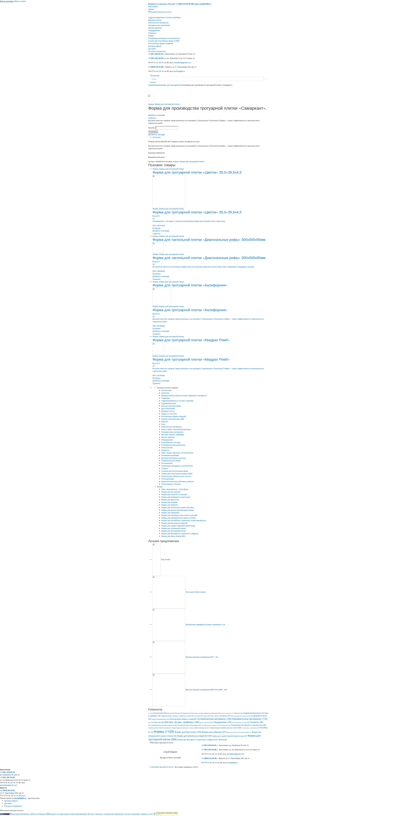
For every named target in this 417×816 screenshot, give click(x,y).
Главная (151, 85)
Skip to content (20, 1)
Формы (151, 35)
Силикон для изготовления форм (174, 471)
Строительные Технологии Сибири (167, 813)
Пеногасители (167, 447)
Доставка (152, 48)
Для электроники (168, 408)
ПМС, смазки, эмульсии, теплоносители (177, 453)
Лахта (151, 722)
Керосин (164, 421)
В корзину (153, 131)
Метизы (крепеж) (155, 28)
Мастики (159, 722)
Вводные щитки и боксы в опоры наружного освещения (183, 395)
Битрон (171, 713)
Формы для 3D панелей (170, 492)
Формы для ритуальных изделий (174, 523)
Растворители (166, 463)
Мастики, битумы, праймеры (172, 434)
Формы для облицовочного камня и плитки (178, 518)
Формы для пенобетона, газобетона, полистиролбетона (183, 520)
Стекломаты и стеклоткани (250, 728)
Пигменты (152, 33)
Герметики (165, 398)
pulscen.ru (158, 814)
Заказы (151, 9)
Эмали (222, 739)
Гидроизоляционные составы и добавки (164, 17)
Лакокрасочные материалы (159, 25)
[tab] (211, 137)
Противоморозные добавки (210, 725)
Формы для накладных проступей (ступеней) (179, 515)
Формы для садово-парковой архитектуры (178, 525)
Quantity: (151, 127)
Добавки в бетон (154, 20)
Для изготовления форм (171, 406)
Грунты (226, 715)
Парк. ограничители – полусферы (174, 489)
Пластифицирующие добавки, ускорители (162, 725)
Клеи (163, 424)
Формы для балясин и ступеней (174, 494)
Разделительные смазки (171, 460)
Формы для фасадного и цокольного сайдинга (179, 533)
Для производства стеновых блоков (242, 716)
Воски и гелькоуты (227, 713)
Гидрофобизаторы (168, 403)
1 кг (150, 713)
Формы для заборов (169, 502)
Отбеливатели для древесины (173, 445)
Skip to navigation (7, 1)
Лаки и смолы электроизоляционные (176, 429)
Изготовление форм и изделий (160, 43)
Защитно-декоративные (160, 719)
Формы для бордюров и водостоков (175, 497)
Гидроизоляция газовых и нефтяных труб (177, 716)
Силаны (164, 468)
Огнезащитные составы (170, 442)
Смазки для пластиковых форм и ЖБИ (163, 41)
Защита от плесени (169, 413)
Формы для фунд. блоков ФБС (173, 536)
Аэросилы (165, 393)
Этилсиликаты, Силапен (171, 484)
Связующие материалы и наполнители (164, 38)
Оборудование (154, 30)
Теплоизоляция (167, 479)
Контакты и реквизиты (157, 51)
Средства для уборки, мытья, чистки (175, 476)
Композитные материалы (158, 22)
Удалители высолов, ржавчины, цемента (177, 481)
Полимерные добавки (170, 455)
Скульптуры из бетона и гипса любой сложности (191, 728)
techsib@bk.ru (179, 71)
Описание (157, 137)
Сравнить (152, 118)
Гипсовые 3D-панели (202, 716)
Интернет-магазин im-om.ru (162, 767)
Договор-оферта (155, 46)
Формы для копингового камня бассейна (177, 507)
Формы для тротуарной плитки (173, 85)
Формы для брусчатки (170, 499)
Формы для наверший (170, 512)
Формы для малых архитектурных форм (177, 510)
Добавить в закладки (156, 115)
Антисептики (166, 390)
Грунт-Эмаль (216, 716)
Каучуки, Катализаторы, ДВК (172, 419)
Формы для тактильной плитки (173, 528)
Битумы (179, 713)
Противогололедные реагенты (173, 458)
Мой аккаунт (153, 6)
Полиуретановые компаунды (189, 725)
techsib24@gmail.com (182, 62)
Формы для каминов (169, 505)
